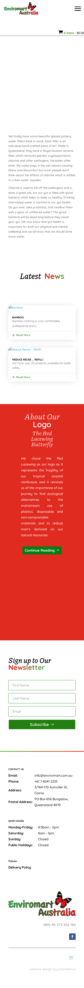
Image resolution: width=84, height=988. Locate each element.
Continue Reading (40, 550)
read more (23, 335)
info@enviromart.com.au (53, 775)
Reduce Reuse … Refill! (27, 359)
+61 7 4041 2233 (45, 781)
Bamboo (18, 317)
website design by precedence (52, 969)
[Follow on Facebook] (72, 936)
